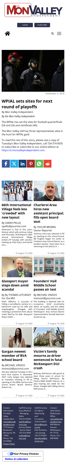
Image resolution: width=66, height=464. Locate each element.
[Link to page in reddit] (47, 164)
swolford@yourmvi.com (25, 423)
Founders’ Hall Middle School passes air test (45, 285)
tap (59, 33)
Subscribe (42, 25)
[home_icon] (7, 33)
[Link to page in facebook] (6, 164)
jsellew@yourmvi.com (24, 437)
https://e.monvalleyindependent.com (23, 150)
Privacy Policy (9, 443)
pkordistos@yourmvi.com (41, 439)
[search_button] (52, 33)
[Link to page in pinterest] (31, 164)
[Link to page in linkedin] (22, 164)
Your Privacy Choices (26, 453)
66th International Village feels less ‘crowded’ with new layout (16, 211)
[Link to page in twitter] (14, 164)
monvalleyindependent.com (9, 423)
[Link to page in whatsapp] (39, 164)
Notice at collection (16, 458)
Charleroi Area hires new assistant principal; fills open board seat (49, 213)
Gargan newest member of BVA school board (14, 355)
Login (25, 25)
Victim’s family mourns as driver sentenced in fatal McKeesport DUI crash (48, 359)
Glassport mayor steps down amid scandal (15, 285)
